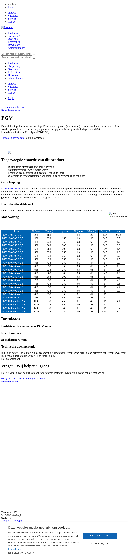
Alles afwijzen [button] (100, 543)
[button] (44, 553)
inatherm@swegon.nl (34, 378)
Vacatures (13, 15)
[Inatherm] (7, 27)
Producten (13, 33)
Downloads (14, 44)
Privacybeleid (14, 549)
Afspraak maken (16, 47)
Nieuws (12, 12)
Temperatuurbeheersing (13, 107)
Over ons (13, 38)
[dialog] (64, 539)
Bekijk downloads (34, 137)
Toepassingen (15, 36)
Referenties (14, 41)
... (2, 104)
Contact (12, 21)
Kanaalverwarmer (10, 188)
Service (12, 18)
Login (11, 7)
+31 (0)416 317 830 (11, 378)
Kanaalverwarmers (11, 110)
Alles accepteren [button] (100, 535)
